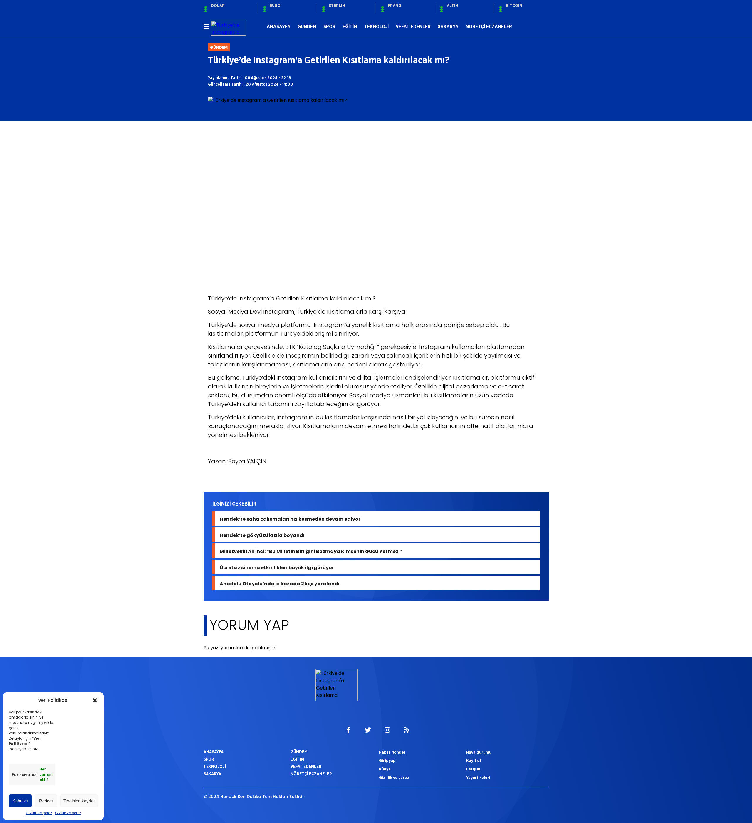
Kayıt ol (473, 760)
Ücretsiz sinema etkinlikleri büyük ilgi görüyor (277, 567)
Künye (385, 769)
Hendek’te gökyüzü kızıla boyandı (262, 535)
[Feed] (406, 730)
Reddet (46, 800)
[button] (95, 700)
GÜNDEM (307, 26)
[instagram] (387, 730)
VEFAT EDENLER (413, 26)
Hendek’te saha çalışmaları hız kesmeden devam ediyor (290, 518)
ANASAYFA (279, 26)
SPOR (329, 26)
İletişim (473, 769)
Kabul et (20, 800)
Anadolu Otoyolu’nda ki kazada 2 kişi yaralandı (280, 583)
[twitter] (368, 730)
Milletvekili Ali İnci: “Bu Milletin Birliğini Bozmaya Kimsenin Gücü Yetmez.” (311, 551)
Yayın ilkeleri (478, 777)
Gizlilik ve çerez (39, 812)
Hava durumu (478, 752)
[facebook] (348, 730)
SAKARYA (448, 26)
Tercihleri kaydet (79, 800)
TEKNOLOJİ (376, 26)
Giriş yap (387, 760)
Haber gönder (392, 752)
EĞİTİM (350, 26)
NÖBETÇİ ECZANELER (489, 26)
